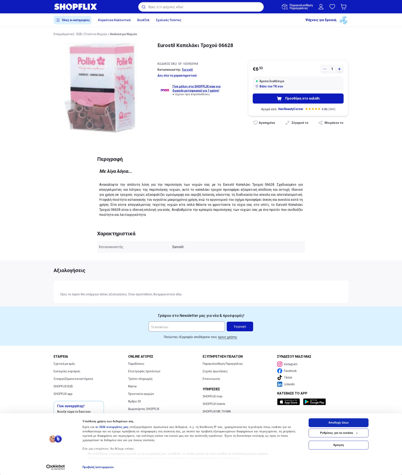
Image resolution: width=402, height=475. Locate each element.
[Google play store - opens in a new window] (314, 402)
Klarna (132, 386)
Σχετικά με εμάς (64, 363)
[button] (344, 7)
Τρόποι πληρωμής (140, 378)
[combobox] (201, 7)
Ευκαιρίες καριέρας (67, 371)
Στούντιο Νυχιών (95, 34)
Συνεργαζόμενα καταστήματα (73, 378)
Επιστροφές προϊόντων (144, 371)
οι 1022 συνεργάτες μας (112, 427)
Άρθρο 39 (134, 401)
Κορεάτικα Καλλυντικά (114, 20)
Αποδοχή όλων (339, 422)
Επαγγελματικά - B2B (68, 34)
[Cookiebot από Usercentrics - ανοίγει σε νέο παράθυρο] (55, 467)
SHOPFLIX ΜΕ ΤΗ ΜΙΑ (217, 411)
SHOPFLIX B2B (63, 386)
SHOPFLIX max (212, 396)
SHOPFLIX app (63, 394)
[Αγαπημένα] (332, 7)
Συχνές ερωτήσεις (215, 371)
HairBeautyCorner (290, 109)
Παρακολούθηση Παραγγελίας (223, 363)
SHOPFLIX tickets (214, 404)
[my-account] (321, 7)
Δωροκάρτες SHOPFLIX (143, 409)
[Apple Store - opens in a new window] (289, 402)
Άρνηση (338, 445)
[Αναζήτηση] (143, 7)
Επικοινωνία (211, 378)
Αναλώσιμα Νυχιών (123, 34)
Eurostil (187, 69)
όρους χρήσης (227, 337)
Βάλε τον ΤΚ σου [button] (271, 86)
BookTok (143, 20)
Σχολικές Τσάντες (168, 20)
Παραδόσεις (136, 363)
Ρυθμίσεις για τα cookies (336, 432)
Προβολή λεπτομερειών (98, 467)
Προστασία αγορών (141, 394)
